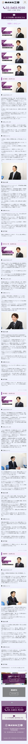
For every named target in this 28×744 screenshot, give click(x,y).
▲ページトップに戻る (22, 240)
